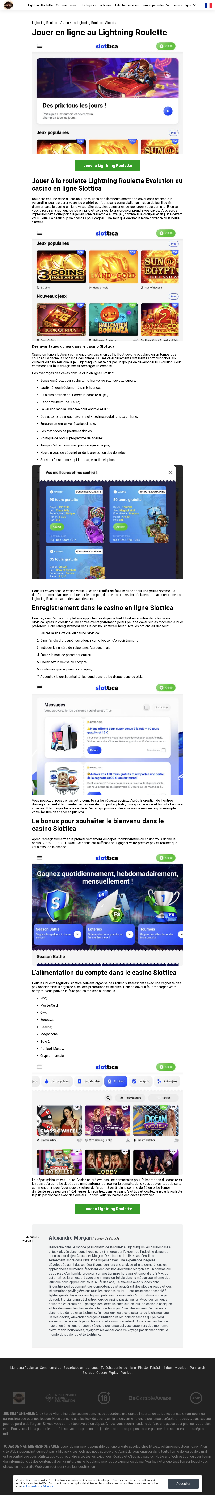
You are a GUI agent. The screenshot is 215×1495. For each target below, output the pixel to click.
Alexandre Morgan (70, 1238)
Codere (101, 1373)
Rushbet (126, 1373)
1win (132, 1368)
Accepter (183, 1484)
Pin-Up (143, 1368)
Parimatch (197, 1368)
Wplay (113, 1373)
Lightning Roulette (40, 5)
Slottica (88, 1373)
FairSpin (155, 1368)
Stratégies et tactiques (95, 5)
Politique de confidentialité (39, 1486)
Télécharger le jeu (127, 5)
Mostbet (181, 1368)
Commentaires (66, 5)
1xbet (168, 1368)
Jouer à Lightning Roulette (107, 165)
